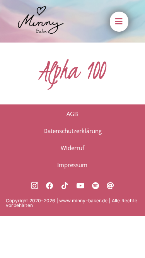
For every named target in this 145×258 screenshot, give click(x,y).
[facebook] (49, 186)
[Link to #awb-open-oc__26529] (119, 22)
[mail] (110, 186)
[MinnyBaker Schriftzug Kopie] (41, 9)
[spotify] (95, 186)
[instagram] (34, 186)
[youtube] (80, 186)
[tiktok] (64, 186)
